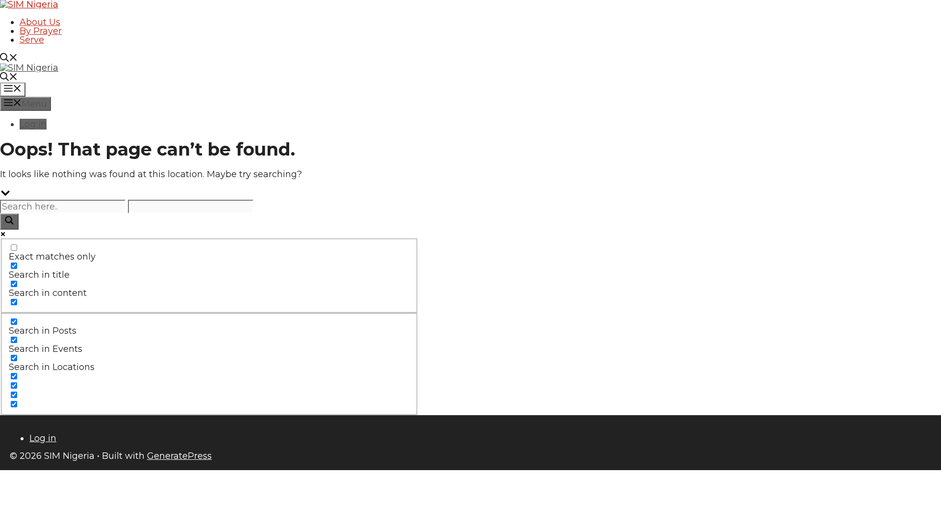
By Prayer (41, 31)
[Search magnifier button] (9, 221)
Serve (32, 39)
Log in (33, 124)
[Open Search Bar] (9, 58)
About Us (40, 22)
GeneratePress (179, 455)
